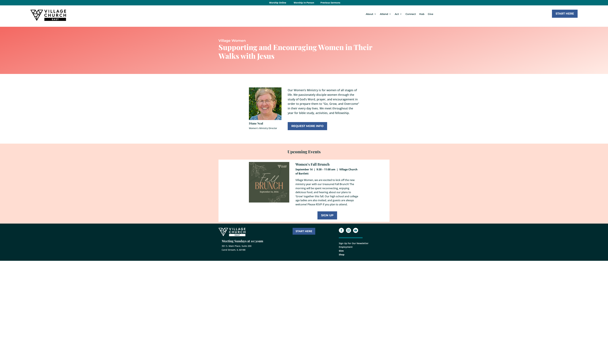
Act (397, 14)
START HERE (304, 231)
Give (430, 14)
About (369, 14)
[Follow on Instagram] (348, 230)
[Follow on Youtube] (355, 230)
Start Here (565, 13)
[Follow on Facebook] (341, 230)
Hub (421, 14)
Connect (410, 14)
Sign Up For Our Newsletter (353, 243)
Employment (346, 246)
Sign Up (327, 215)
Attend (384, 14)
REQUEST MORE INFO (307, 126)
